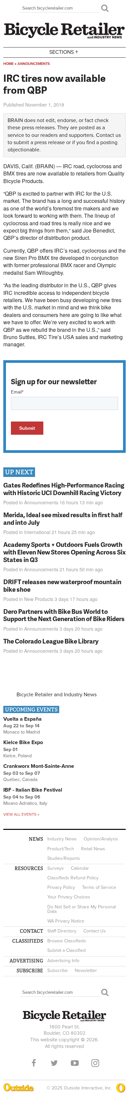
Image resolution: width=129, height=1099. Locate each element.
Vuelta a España (22, 719)
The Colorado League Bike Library (51, 641)
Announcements (34, 64)
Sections (63, 51)
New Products (38, 599)
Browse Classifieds (66, 941)
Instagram (95, 1063)
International (37, 532)
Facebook (34, 1063)
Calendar (80, 868)
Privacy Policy (61, 887)
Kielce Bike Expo (23, 742)
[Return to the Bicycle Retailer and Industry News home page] (64, 37)
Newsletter (86, 970)
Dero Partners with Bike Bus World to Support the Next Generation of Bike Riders (64, 615)
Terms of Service (99, 887)
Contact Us (94, 931)
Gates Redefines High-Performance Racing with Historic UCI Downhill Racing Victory (63, 489)
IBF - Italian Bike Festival (32, 790)
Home (8, 64)
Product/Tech (60, 849)
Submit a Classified (66, 950)
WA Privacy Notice (65, 921)
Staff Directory (61, 931)
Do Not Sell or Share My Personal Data (81, 909)
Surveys (55, 868)
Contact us (108, 135)
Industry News (62, 839)
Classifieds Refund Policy (73, 878)
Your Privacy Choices (68, 897)
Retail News (93, 849)
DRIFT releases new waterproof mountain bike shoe (62, 585)
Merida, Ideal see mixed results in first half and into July (62, 518)
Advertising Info (63, 960)
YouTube (75, 1063)
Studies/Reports (63, 858)
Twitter (54, 1063)
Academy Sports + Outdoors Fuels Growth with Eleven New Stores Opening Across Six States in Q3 (64, 552)
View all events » (21, 814)
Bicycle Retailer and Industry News (57, 694)
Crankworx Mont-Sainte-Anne (38, 766)
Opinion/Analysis (101, 839)
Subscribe (57, 970)
